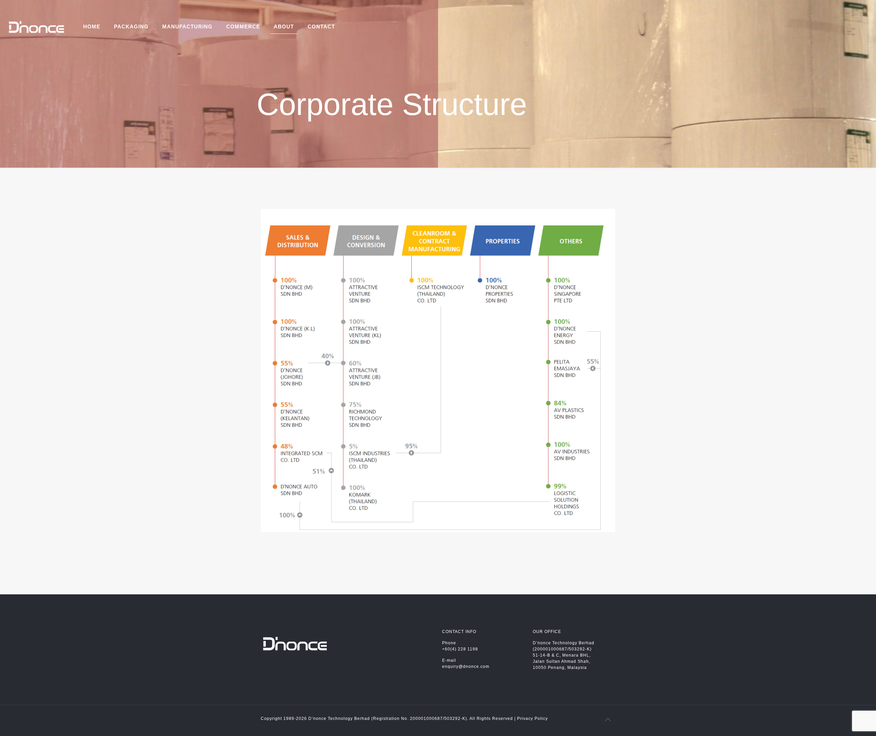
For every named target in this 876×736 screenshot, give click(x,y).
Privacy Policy (532, 718)
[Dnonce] (36, 26)
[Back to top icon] (608, 719)
